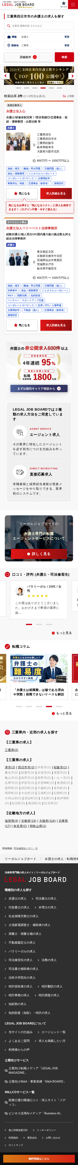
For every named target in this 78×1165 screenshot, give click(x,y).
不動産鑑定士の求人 (22, 942)
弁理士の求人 (47, 907)
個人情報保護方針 (18, 1130)
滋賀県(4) (11, 820)
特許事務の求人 (19, 995)
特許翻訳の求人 (52, 986)
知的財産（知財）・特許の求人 (29, 1012)
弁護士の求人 (17, 898)
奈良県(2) (20, 826)
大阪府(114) (47, 820)
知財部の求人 (17, 1004)
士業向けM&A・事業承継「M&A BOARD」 (37, 1081)
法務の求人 (49, 960)
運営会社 (32, 1137)
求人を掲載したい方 (52, 1040)
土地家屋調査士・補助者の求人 (29, 925)
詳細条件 (25, 57)
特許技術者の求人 (20, 986)
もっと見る (64, 632)
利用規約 (13, 1137)
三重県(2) (11, 750)
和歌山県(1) (38, 826)
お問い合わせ (53, 1137)
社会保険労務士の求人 (23, 916)
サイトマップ (16, 1145)
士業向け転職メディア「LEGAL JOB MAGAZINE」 (33, 1070)
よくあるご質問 (19, 1040)
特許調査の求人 (49, 995)
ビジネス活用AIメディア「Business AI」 (36, 1113)
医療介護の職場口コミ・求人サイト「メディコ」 (37, 1102)
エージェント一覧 (53, 1032)
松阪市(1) (60, 767)
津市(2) (10, 767)
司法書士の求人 (46, 898)
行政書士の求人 (19, 907)
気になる (24, 193)
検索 (64, 57)
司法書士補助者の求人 (23, 968)
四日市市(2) (26, 767)
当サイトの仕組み (20, 1032)
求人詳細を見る (56, 193)
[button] (6, 76)
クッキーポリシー (46, 1130)
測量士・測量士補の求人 (25, 933)
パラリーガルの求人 (22, 951)
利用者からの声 (19, 1049)
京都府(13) (28, 820)
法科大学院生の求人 (22, 977)
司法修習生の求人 (20, 960)
